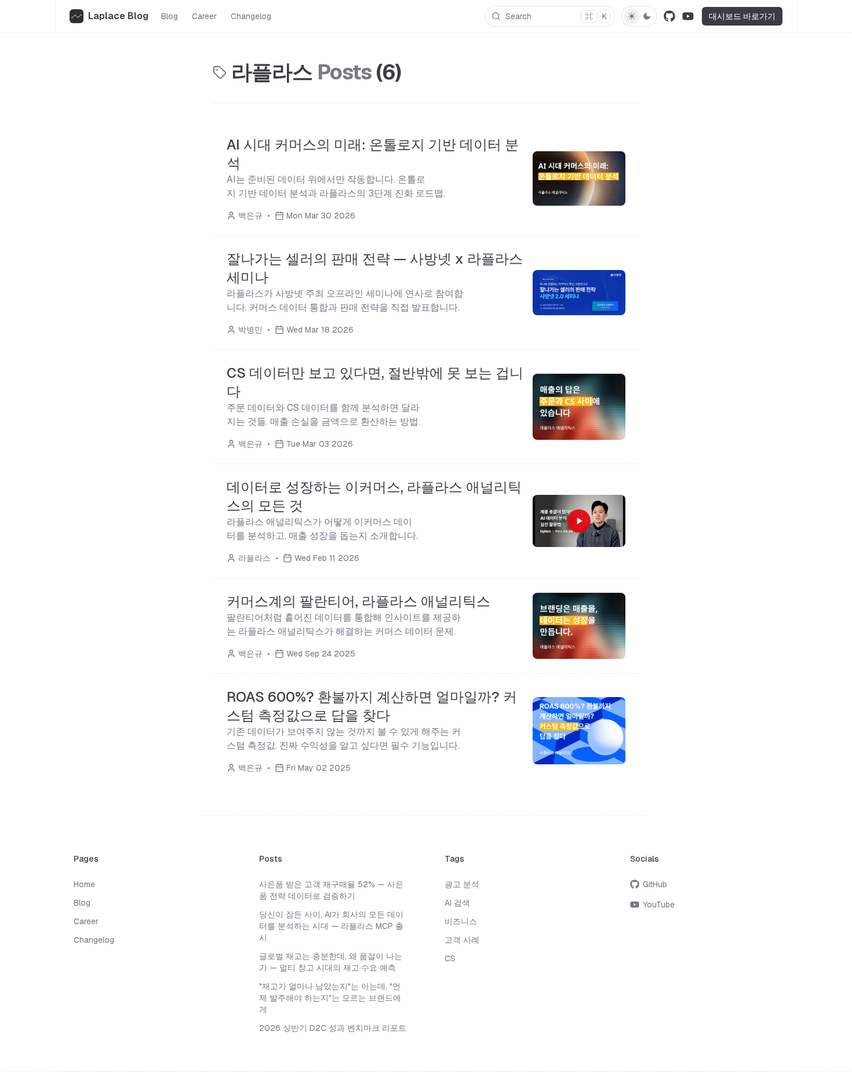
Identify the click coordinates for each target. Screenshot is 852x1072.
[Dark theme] (646, 16)
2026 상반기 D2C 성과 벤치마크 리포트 (332, 1028)
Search (556, 16)
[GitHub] (669, 16)
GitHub (655, 884)
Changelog (251, 16)
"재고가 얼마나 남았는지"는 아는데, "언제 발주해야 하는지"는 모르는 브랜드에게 (330, 998)
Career (204, 16)
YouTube (659, 904)
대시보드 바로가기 (742, 16)
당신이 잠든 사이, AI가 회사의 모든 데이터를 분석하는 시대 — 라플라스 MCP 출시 (331, 926)
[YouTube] (688, 16)
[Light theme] (631, 16)
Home (84, 884)
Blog (169, 16)
